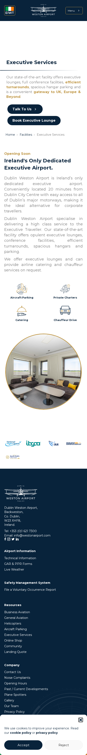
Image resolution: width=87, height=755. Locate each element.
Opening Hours (15, 683)
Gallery (9, 700)
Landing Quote (15, 652)
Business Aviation (17, 612)
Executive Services (18, 635)
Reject (63, 745)
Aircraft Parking (15, 629)
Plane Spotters (15, 695)
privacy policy (47, 733)
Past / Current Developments (26, 689)
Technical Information (20, 558)
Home (10, 135)
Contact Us (12, 672)
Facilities (26, 135)
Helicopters (12, 623)
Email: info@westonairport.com (27, 535)
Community (13, 646)
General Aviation (16, 618)
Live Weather (14, 569)
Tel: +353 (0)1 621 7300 (20, 531)
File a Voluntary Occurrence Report (30, 590)
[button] (81, 720)
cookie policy (20, 733)
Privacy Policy (14, 712)
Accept (23, 745)
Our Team (11, 706)
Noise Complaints (17, 678)
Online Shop (13, 640)
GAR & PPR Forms (18, 564)
